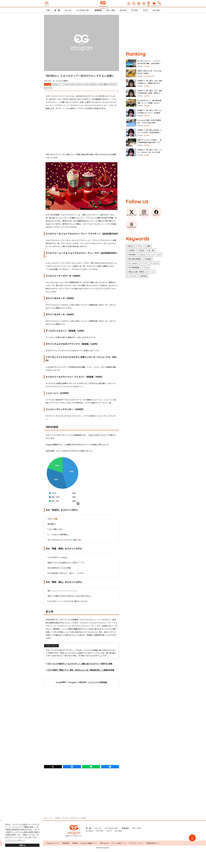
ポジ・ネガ (110, 10)
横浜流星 (144, 276)
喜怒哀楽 (98, 10)
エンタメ (123, 10)
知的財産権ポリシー (153, 843)
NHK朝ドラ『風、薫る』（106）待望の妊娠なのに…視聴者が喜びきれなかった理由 (149, 83)
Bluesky (110, 766)
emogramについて (52, 843)
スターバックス (83, 84)
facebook (72, 766)
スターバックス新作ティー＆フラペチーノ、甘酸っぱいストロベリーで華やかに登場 (79, 663)
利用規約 (75, 843)
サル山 (146, 267)
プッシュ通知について (118, 843)
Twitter (53, 766)
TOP (48, 10)
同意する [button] (22, 845)
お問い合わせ (104, 843)
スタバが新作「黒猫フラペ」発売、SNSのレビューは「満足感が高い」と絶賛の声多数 (80, 670)
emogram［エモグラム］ (103, 4)
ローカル (156, 10)
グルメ (140, 246)
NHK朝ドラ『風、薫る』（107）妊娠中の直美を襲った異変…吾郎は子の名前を (149, 93)
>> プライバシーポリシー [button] (15, 840)
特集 (149, 5)
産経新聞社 (65, 843)
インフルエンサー (83, 10)
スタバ (94, 84)
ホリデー (114, 84)
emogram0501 (139, 3)
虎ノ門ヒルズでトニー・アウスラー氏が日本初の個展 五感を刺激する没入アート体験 (149, 63)
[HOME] (45, 818)
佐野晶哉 (148, 259)
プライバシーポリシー (136, 843)
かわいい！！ (58, 84)
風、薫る (152, 250)
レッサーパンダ (155, 254)
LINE (91, 766)
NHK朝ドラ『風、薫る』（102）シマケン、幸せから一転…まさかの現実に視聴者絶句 (149, 152)
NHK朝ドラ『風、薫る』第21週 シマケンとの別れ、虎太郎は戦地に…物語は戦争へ (149, 132)
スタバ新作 (103, 84)
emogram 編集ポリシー (89, 843)
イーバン (151, 272)
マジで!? (48, 88)
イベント (145, 263)
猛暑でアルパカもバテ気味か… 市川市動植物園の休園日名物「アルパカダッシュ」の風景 (149, 142)
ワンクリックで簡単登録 (97, 682)
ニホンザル (132, 276)
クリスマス (70, 84)
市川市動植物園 (134, 267)
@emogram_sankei (129, 3)
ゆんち (143, 254)
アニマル (134, 10)
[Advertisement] (82, 131)
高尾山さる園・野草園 (136, 272)
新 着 (57, 10)
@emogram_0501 (134, 3)
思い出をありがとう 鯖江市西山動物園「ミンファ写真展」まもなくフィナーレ (149, 102)
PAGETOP (192, 838)
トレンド (68, 10)
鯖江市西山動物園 (135, 259)
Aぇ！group (133, 263)
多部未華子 (132, 254)
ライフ (145, 10)
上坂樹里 (132, 250)
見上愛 (141, 250)
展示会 (131, 246)
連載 (148, 246)
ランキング (154, 5)
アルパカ (156, 263)
